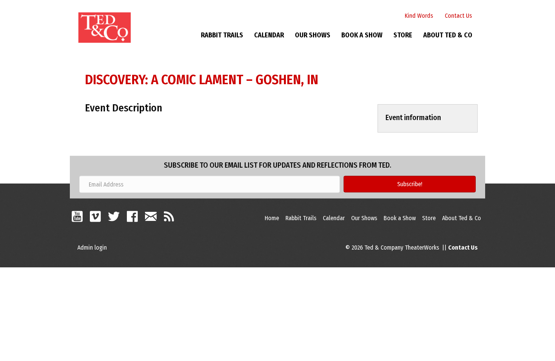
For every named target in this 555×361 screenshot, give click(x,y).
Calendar (269, 35)
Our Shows (312, 35)
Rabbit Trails (222, 35)
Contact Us (458, 15)
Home (272, 218)
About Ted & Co (447, 35)
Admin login (92, 247)
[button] (410, 184)
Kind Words (419, 15)
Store (402, 35)
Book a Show (361, 35)
